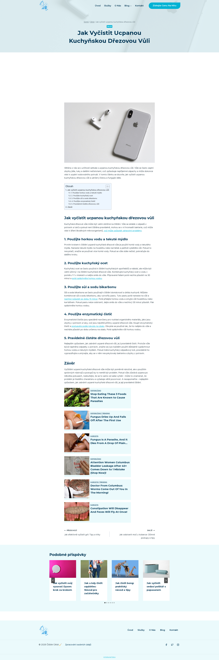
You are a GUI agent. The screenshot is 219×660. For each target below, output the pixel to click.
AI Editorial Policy (109, 657)
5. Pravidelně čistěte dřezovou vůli (85, 204)
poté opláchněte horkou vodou (87, 278)
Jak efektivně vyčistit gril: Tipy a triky (82, 532)
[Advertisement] (109, 77)
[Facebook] (166, 644)
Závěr (70, 207)
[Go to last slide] (53, 580)
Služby (107, 5)
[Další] (166, 580)
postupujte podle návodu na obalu (88, 326)
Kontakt (139, 5)
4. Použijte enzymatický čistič (83, 201)
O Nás (118, 5)
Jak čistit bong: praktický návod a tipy (124, 586)
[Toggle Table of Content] (106, 186)
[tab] (105, 602)
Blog (162, 630)
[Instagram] (178, 644)
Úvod (98, 5)
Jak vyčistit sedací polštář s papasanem (156, 586)
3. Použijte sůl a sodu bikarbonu (84, 198)
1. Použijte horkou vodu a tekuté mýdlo (86, 193)
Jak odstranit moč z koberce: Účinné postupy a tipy (137, 534)
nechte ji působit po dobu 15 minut (81, 299)
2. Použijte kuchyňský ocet (82, 196)
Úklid (109, 26)
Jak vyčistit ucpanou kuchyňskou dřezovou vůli (88, 190)
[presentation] (62, 569)
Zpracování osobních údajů (78, 644)
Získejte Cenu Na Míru (164, 5)
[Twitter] (172, 644)
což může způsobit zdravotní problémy (123, 230)
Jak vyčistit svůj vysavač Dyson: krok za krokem (62, 586)
